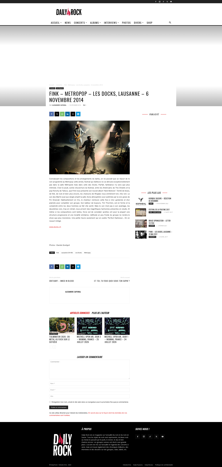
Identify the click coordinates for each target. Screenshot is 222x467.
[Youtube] (171, 1)
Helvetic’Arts (127, 465)
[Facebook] (155, 1)
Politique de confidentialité (164, 465)
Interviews (110, 22)
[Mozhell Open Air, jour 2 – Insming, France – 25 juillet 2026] (89, 326)
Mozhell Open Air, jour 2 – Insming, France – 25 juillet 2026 (89, 339)
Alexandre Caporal (59, 105)
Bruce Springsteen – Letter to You (160, 221)
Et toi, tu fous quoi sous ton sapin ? (112, 281)
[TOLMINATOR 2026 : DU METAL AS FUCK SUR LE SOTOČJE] (61, 326)
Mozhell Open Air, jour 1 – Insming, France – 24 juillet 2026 (116, 339)
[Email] (73, 114)
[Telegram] (78, 114)
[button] (170, 23)
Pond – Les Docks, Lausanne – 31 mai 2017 (160, 233)
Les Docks (78, 253)
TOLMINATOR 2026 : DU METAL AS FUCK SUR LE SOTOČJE (59, 339)
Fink (57, 253)
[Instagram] (159, 1)
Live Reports (60, 88)
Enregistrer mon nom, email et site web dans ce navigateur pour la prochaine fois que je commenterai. (90, 402)
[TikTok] (163, 1)
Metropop (87, 253)
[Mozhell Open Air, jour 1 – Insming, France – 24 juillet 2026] (117, 326)
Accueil (55, 22)
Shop (150, 22)
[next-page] (54, 347)
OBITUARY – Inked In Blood (61, 281)
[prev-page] (50, 347)
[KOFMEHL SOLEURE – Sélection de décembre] (141, 201)
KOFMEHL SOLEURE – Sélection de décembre (160, 199)
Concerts (79, 22)
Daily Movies (149, 465)
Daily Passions (138, 465)
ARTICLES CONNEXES (79, 312)
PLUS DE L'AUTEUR (100, 312)
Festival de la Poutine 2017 (159, 209)
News (68, 22)
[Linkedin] (67, 114)
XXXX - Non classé (154, 212)
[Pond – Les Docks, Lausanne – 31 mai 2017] (141, 235)
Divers (138, 22)
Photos (126, 22)
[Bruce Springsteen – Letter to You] (141, 224)
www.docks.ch (55, 227)
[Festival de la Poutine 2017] (140, 212)
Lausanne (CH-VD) (67, 253)
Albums (94, 22)
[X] (167, 1)
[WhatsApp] (62, 114)
